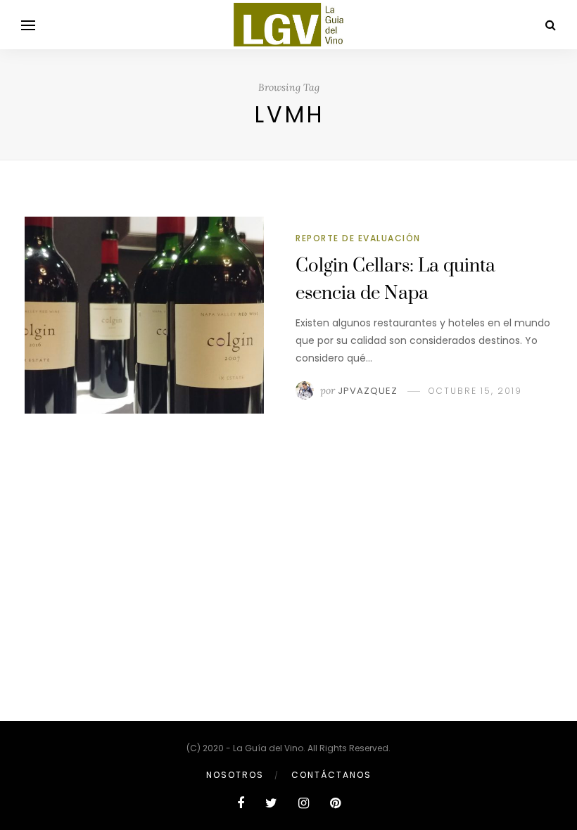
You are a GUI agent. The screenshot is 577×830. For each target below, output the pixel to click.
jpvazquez (368, 390)
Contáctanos (331, 775)
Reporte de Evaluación (358, 238)
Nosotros (235, 775)
